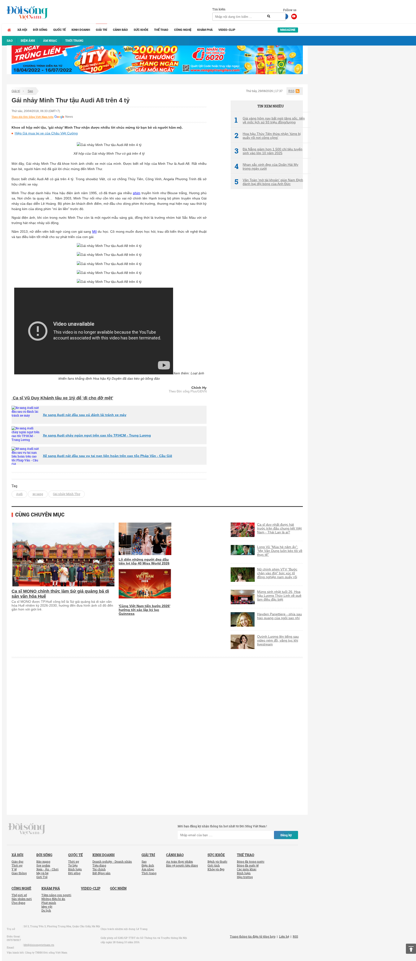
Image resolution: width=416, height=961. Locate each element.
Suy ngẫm (43, 865)
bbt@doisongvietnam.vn (39, 945)
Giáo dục (17, 861)
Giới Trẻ (41, 877)
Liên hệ (284, 936)
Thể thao (161, 30)
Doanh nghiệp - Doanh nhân (112, 861)
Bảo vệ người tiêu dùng (182, 865)
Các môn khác (246, 869)
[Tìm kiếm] (269, 16)
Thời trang (149, 873)
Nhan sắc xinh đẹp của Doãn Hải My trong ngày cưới (266, 166)
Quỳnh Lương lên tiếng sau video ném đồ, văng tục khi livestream (278, 640)
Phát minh (48, 903)
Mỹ (94, 231)
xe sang (37, 494)
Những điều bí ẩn (53, 899)
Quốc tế (59, 30)
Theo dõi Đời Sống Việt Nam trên (32, 117)
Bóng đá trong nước (250, 861)
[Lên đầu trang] (411, 949)
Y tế (14, 869)
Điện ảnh (148, 865)
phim (136, 193)
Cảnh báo (120, 30)
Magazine (287, 30)
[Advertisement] (267, 273)
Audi (19, 494)
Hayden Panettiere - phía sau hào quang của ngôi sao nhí (279, 616)
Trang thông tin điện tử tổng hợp (252, 936)
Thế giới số (19, 895)
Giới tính (214, 865)
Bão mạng (43, 861)
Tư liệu (73, 865)
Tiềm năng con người (56, 895)
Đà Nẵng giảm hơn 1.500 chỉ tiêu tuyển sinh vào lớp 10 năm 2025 (268, 151)
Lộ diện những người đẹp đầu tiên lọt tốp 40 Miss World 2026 (144, 561)
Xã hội (22, 30)
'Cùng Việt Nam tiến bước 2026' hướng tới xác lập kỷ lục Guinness (144, 610)
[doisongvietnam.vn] (26, 829)
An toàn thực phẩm (179, 861)
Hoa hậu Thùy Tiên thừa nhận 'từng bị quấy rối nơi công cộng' (267, 135)
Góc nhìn (118, 888)
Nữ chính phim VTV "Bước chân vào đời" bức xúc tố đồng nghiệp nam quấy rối (277, 573)
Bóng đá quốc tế (248, 865)
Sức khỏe (141, 30)
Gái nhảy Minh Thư (66, 494)
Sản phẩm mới (22, 899)
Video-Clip (226, 30)
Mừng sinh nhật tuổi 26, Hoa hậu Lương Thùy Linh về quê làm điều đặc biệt (279, 595)
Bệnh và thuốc (217, 861)
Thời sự (17, 865)
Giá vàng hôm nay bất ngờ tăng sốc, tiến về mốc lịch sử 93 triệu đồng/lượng (269, 120)
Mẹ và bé (42, 873)
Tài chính (99, 869)
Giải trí (101, 30)
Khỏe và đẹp (216, 869)
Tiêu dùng (99, 865)
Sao (30, 91)
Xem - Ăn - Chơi (47, 869)
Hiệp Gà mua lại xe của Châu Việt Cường (46, 133)
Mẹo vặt (46, 906)
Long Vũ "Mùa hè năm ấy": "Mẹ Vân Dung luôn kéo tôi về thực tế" (279, 551)
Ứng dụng (18, 903)
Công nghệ (182, 30)
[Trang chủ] (9, 30)
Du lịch (46, 910)
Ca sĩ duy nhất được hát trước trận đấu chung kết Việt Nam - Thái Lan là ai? (279, 528)
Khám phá (205, 30)
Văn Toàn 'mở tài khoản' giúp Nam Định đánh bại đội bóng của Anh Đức (268, 182)
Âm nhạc (148, 869)
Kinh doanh (81, 30)
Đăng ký (286, 835)
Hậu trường (245, 877)
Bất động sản (101, 873)
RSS (291, 91)
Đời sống (40, 30)
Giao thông (19, 873)
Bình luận (75, 869)
